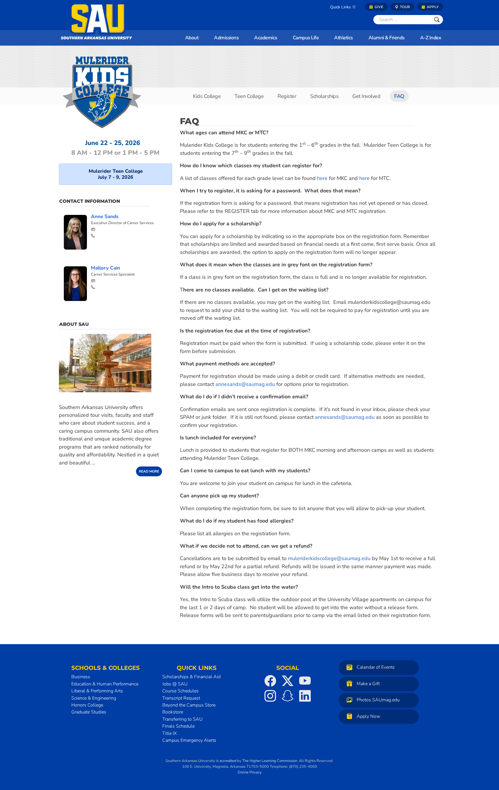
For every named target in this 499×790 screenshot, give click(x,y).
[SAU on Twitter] (287, 681)
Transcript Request (181, 698)
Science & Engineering (93, 698)
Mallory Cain (105, 268)
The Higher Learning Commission (269, 760)
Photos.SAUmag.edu (378, 700)
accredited (227, 760)
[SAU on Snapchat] (287, 696)
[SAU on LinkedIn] (305, 696)
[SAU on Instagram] (270, 696)
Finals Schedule (178, 726)
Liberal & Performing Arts (97, 691)
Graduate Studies (88, 712)
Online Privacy (250, 772)
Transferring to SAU (182, 719)
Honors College (87, 705)
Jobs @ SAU (175, 684)
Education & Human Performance (104, 684)
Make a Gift (368, 684)
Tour (404, 7)
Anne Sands (104, 216)
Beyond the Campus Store (188, 705)
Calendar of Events (376, 667)
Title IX (169, 733)
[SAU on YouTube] (305, 681)
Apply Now (368, 716)
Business (80, 677)
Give (378, 7)
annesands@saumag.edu (245, 384)
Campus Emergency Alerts (189, 740)
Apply (432, 7)
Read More (149, 471)
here (322, 178)
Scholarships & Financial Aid (191, 677)
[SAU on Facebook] (270, 681)
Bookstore (172, 712)
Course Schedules (180, 691)
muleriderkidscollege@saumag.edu (329, 558)
